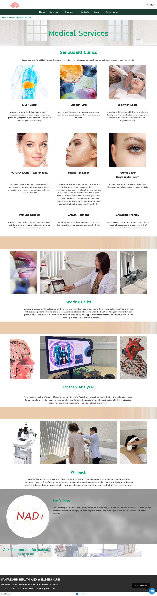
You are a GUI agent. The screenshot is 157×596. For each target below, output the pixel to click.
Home (4, 17)
